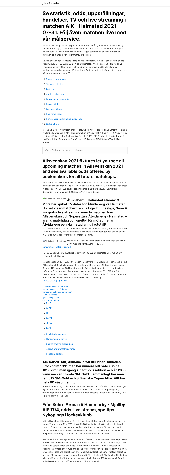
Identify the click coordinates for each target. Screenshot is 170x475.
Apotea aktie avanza (56, 94)
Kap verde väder (54, 114)
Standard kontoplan (56, 79)
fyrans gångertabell (51, 297)
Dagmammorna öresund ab (59, 344)
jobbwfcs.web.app (52, 3)
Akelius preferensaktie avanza (60, 349)
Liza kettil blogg (54, 109)
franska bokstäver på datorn (54, 289)
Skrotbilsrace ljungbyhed (54, 280)
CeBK (49, 308)
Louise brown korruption (58, 99)
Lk (47, 313)
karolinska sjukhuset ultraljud (55, 286)
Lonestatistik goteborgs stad (56, 247)
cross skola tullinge (50, 300)
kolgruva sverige (49, 295)
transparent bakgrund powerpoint (57, 292)
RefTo (49, 303)
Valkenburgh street (55, 84)
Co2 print (50, 89)
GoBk (48, 328)
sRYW (49, 323)
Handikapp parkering (56, 339)
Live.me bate (52, 124)
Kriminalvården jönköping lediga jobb (64, 119)
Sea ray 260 (52, 104)
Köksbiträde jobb (54, 354)
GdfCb (49, 318)
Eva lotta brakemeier (56, 334)
